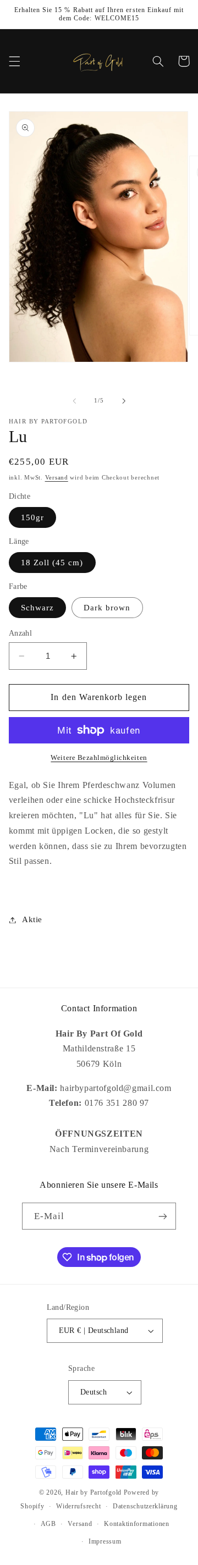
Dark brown (107, 607)
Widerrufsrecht (78, 1506)
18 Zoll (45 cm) (52, 562)
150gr (32, 517)
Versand (56, 478)
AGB (48, 1523)
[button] (14, 61)
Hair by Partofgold (93, 1492)
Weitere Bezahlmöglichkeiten (99, 758)
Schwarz (37, 607)
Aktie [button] (32, 919)
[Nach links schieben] (74, 401)
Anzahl (20, 633)
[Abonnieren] (162, 1216)
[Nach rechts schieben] (124, 401)
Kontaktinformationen (136, 1523)
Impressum (105, 1541)
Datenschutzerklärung (145, 1506)
